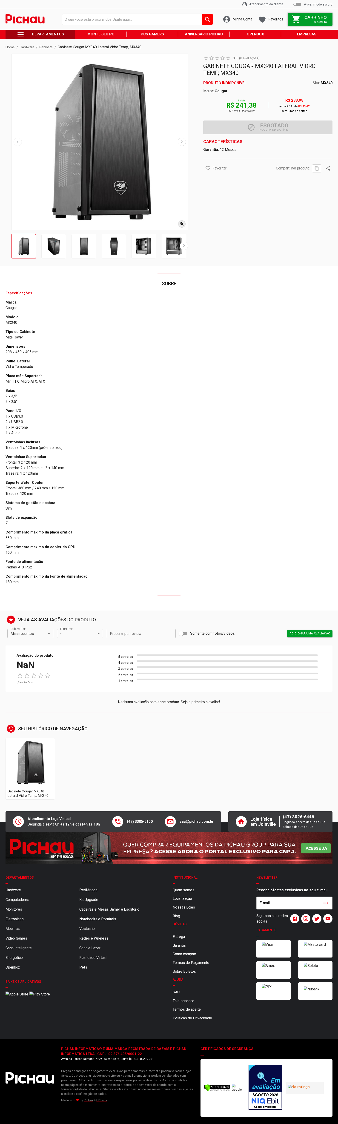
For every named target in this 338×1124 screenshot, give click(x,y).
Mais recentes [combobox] (22, 633)
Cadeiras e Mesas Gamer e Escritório (109, 909)
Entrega (179, 937)
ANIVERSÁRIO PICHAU (204, 34)
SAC (176, 992)
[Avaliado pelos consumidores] (265, 1088)
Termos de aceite (187, 1009)
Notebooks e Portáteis (97, 919)
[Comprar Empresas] (169, 848)
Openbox (13, 967)
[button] (208, 168)
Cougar (221, 91)
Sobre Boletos (184, 971)
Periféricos (88, 890)
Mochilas (13, 928)
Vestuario (87, 928)
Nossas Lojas (184, 907)
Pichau (88, 1100)
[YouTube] (326, 918)
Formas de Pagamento (191, 963)
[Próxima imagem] (182, 142)
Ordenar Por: (18, 629)
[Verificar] (217, 1090)
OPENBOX (255, 34)
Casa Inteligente (19, 948)
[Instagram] (304, 918)
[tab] (23, 246)
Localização (182, 898)
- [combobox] (61, 633)
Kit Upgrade (88, 899)
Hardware (13, 890)
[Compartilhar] (327, 168)
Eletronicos (15, 919)
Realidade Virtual (92, 957)
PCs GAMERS (152, 34)
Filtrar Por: (66, 629)
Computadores (17, 899)
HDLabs (101, 1100)
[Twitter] (315, 918)
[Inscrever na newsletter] (325, 903)
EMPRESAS (306, 34)
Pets (83, 967)
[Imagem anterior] (18, 142)
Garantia (179, 945)
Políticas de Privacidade (192, 1018)
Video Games (16, 938)
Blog (176, 916)
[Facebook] (293, 918)
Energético (14, 957)
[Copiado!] (316, 168)
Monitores (14, 909)
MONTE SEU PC (100, 34)
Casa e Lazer (89, 948)
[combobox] (136, 19)
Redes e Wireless (93, 938)
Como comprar (184, 954)
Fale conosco (183, 1001)
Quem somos (183, 890)
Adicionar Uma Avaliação (309, 633)
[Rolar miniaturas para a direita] (184, 246)
